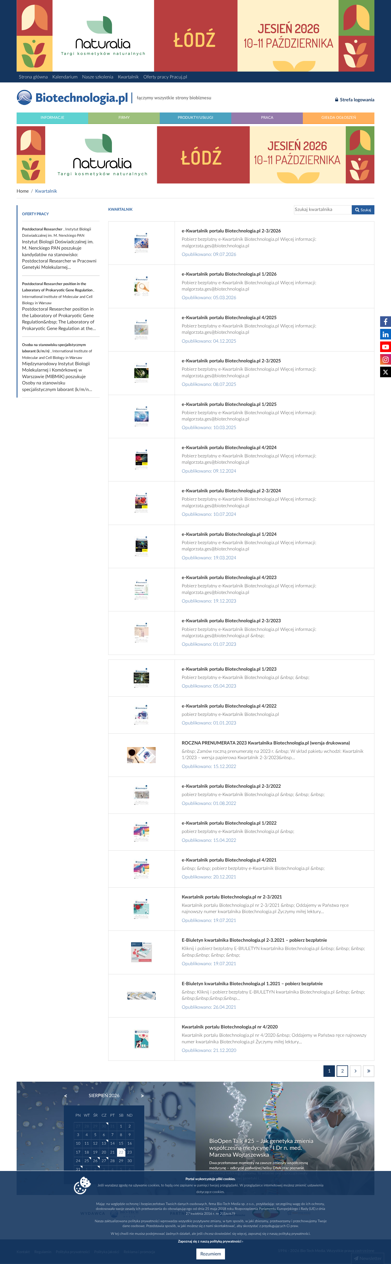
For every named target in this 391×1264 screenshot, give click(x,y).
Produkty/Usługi (195, 117)
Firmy (124, 117)
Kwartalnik (128, 77)
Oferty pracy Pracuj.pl (165, 77)
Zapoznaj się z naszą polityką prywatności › (210, 1241)
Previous (68, 1096)
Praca (267, 117)
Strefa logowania (356, 100)
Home (23, 191)
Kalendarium (65, 77)
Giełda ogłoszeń (338, 117)
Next (139, 1096)
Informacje (52, 117)
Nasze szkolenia (97, 77)
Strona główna (33, 77)
